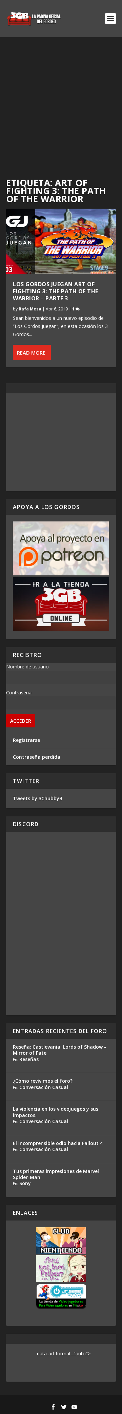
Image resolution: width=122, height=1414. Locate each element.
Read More (31, 352)
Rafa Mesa (30, 309)
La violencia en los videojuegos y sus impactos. (55, 1112)
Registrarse (26, 740)
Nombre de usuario (27, 666)
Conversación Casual (43, 1087)
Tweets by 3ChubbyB (37, 798)
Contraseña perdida (36, 757)
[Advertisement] (61, 101)
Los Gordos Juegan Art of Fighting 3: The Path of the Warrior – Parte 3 (55, 291)
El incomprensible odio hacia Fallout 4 (58, 1143)
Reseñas (29, 1059)
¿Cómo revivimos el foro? (43, 1081)
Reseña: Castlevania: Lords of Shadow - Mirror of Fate (59, 1050)
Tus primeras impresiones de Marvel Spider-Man (56, 1174)
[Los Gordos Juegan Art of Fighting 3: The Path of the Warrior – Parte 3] (61, 241)
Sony (25, 1183)
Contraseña (19, 692)
